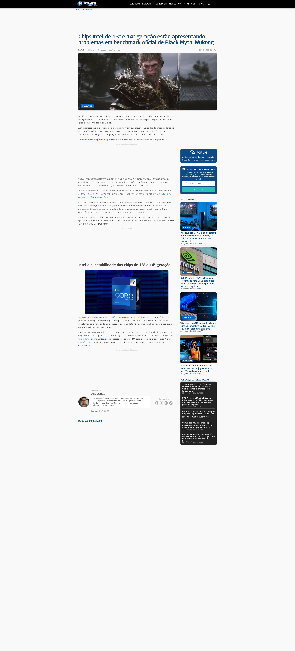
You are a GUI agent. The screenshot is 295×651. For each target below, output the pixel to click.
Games (181, 4)
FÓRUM (202, 152)
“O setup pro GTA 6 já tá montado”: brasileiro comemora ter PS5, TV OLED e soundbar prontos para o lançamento (198, 236)
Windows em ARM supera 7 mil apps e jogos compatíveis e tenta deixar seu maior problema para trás (198, 326)
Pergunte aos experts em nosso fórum (198, 160)
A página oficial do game (90, 139)
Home (78, 9)
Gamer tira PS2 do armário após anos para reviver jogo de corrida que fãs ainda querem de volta (197, 368)
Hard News (134, 4)
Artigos (191, 4)
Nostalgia (187, 360)
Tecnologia (161, 4)
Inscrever (198, 189)
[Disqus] (126, 456)
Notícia (186, 227)
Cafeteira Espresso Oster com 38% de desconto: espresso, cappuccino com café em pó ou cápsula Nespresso (198, 437)
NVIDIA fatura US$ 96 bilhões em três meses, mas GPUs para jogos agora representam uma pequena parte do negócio (197, 282)
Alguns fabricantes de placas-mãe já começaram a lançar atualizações (113, 317)
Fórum (201, 4)
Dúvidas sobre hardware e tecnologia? (198, 157)
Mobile (172, 4)
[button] (200, 50)
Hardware (147, 4)
